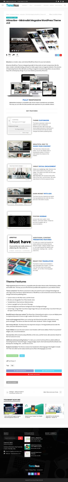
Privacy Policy (32, 470)
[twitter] (58, 1)
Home (7, 14)
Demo (22, 355)
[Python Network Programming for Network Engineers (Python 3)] (13, 409)
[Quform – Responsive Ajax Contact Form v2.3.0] (27, 439)
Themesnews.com (15, 453)
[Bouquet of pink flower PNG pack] (27, 454)
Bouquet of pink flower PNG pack (36, 453)
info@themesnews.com (15, 451)
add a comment (13, 382)
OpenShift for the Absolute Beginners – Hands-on (52, 417)
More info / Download (12, 355)
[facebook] (56, 1)
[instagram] (61, 1)
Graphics (52, 5)
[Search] (65, 5)
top (12, 365)
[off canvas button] (3, 5)
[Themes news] (12, 5)
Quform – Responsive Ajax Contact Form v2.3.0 (37, 438)
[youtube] (63, 1)
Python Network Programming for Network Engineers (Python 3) (12, 417)
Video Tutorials (58, 5)
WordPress (24, 5)
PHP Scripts (46, 5)
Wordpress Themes (12, 17)
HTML (31, 5)
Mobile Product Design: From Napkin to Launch (33, 417)
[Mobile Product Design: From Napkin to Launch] (34, 409)
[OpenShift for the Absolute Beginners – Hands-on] (54, 409)
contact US (40, 470)
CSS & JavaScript (37, 5)
